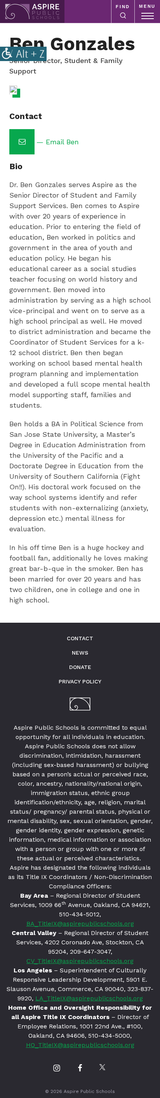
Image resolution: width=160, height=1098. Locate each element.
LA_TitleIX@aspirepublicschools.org (89, 998)
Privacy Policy (80, 681)
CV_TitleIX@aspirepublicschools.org (80, 961)
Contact (80, 638)
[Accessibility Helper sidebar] (23, 54)
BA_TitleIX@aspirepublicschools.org (80, 923)
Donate (80, 667)
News (80, 653)
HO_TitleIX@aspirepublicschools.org (80, 1045)
